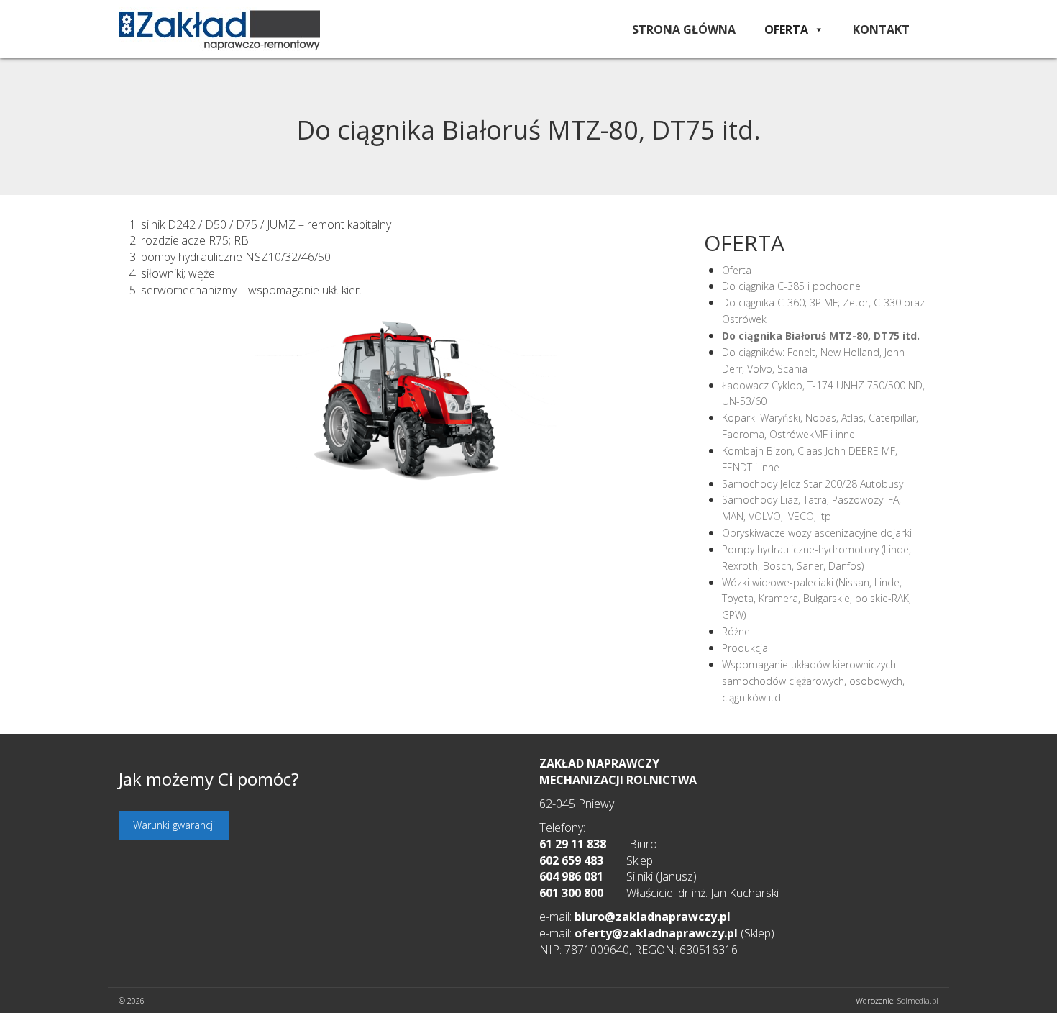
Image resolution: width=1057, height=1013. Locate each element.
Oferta (786, 29)
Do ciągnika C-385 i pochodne (791, 286)
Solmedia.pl (917, 1000)
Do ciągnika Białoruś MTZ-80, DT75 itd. (821, 335)
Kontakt (881, 29)
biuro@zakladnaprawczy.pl (653, 917)
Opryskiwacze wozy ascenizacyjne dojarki (817, 533)
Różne (736, 631)
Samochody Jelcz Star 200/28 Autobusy (812, 484)
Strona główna (684, 29)
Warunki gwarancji (174, 825)
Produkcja (745, 648)
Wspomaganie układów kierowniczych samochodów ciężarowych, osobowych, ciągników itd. (813, 681)
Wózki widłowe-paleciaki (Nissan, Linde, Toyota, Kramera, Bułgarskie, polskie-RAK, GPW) (816, 599)
